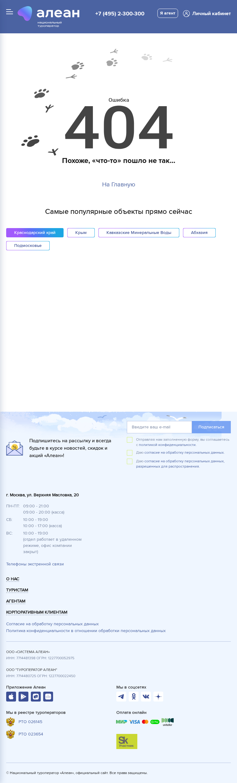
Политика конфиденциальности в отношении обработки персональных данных (86, 630)
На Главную (118, 184)
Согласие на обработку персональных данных (52, 624)
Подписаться (211, 427)
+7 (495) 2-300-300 (119, 13)
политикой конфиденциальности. (168, 445)
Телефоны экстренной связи (35, 564)
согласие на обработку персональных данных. (184, 452)
